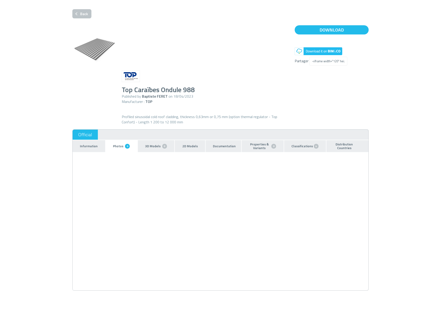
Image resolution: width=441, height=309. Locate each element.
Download (331, 29)
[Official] (85, 135)
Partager (301, 61)
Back (84, 14)
